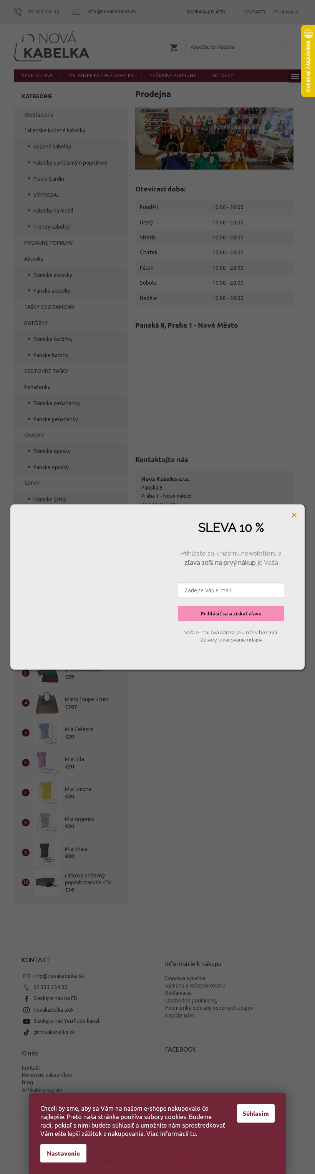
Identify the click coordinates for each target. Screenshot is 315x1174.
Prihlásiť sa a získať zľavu (231, 613)
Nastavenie (63, 1153)
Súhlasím (256, 1113)
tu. (193, 1133)
